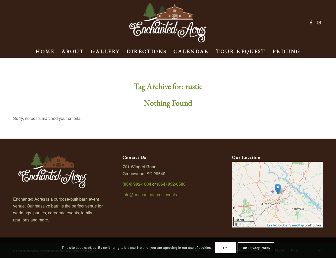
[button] (278, 189)
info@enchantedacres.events (150, 194)
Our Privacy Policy (256, 247)
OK (225, 247)
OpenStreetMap (292, 225)
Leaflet (272, 225)
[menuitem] (45, 51)
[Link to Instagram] (319, 22)
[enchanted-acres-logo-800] (168, 22)
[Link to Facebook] (311, 22)
